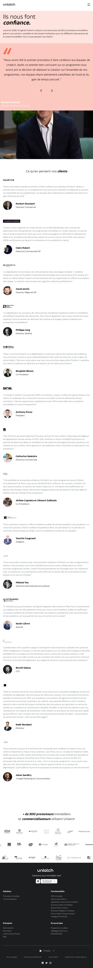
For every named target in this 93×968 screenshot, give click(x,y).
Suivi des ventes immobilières (62, 905)
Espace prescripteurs (59, 899)
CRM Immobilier (57, 896)
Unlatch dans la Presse (11, 934)
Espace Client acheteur (59, 908)
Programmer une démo (59, 928)
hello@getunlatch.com (59, 931)
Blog (4, 937)
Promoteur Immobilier (11, 896)
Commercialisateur (10, 899)
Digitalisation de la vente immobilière (64, 902)
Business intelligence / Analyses (62, 911)
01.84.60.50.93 (56, 934)
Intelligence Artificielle (59, 916)
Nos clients (7, 931)
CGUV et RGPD (53, 957)
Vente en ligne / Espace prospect (63, 914)
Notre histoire (8, 928)
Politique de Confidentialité (33, 957)
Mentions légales (12, 957)
